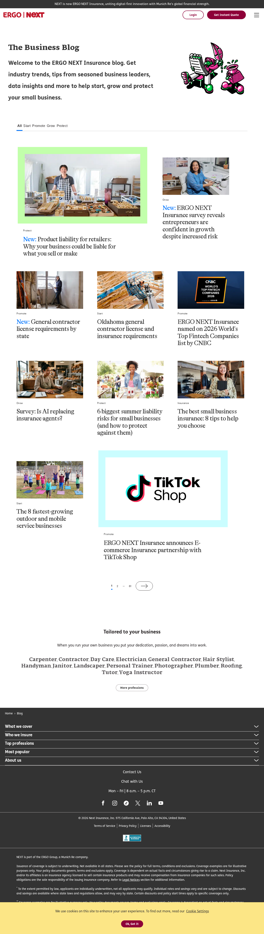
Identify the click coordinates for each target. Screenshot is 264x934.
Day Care (102, 659)
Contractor (74, 659)
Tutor (110, 672)
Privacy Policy (128, 825)
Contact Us (132, 772)
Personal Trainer (129, 666)
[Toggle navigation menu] (256, 15)
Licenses (145, 825)
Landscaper (89, 666)
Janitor (62, 666)
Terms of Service (104, 825)
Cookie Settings (197, 911)
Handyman (36, 666)
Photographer (173, 666)
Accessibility (162, 825)
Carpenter (43, 659)
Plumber (207, 666)
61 (130, 586)
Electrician (131, 659)
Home (9, 713)
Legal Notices (131, 879)
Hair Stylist (218, 659)
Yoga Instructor (140, 672)
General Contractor (174, 659)
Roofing (231, 666)
